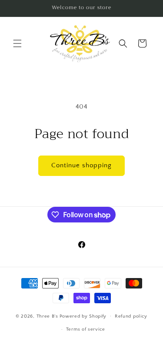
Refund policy (131, 316)
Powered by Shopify (83, 315)
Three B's (47, 315)
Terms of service (85, 329)
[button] (17, 43)
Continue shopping (81, 165)
